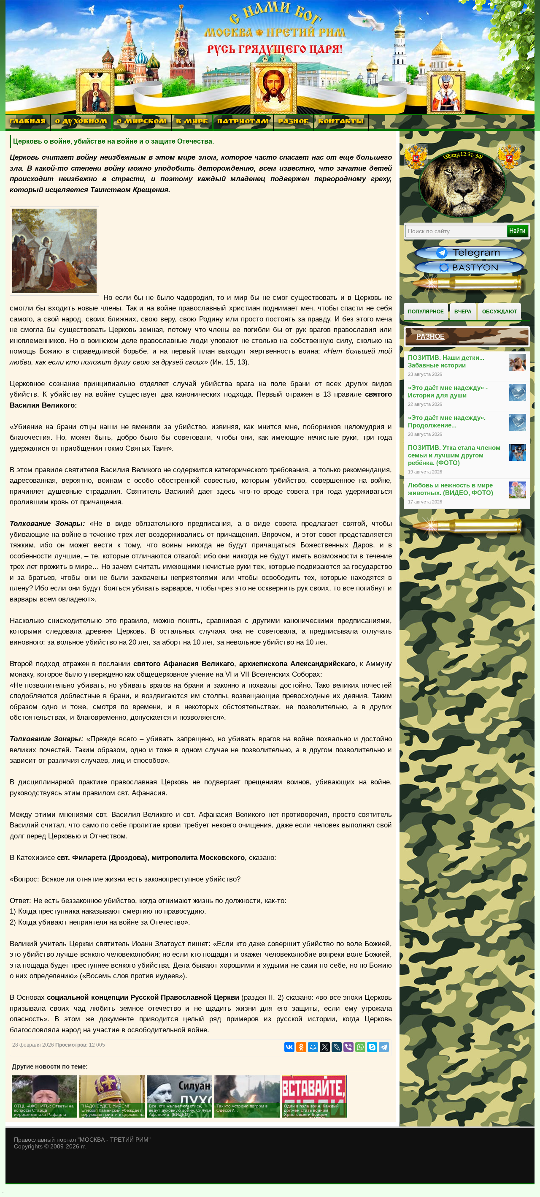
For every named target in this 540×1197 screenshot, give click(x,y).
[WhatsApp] (360, 1047)
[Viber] (348, 1047)
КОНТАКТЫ (341, 122)
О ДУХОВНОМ (81, 122)
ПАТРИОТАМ (243, 122)
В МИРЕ (192, 122)
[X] (325, 1047)
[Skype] (372, 1047)
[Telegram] (384, 1047)
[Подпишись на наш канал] (469, 258)
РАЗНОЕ (293, 122)
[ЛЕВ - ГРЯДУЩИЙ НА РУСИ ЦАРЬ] (463, 217)
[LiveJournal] (337, 1047)
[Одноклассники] (301, 1047)
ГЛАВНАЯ (27, 122)
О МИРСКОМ (141, 122)
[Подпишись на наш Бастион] (469, 273)
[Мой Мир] (313, 1047)
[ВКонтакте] (289, 1047)
